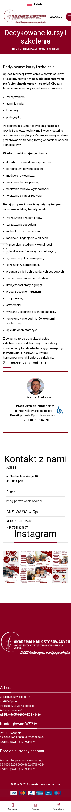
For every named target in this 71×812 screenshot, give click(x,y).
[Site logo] (24, 16)
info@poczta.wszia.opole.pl (24, 501)
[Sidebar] (5, 249)
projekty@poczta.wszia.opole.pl (40, 415)
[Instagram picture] (11, 559)
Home (15, 49)
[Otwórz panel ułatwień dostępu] (59, 410)
